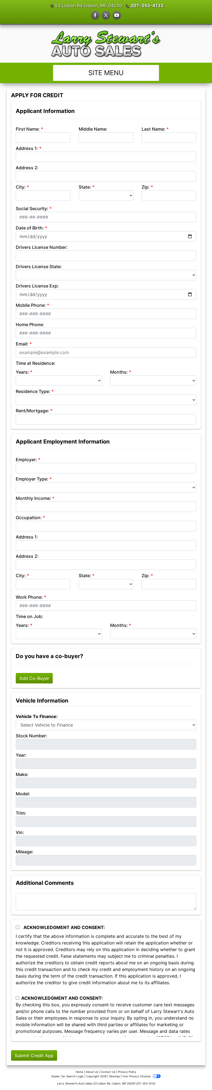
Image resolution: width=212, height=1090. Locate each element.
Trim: (21, 813)
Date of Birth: (30, 228)
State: (85, 187)
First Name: (28, 129)
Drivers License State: (39, 266)
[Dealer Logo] (106, 43)
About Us (92, 1071)
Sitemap (114, 1076)
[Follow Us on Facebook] (95, 15)
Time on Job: (29, 616)
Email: (22, 344)
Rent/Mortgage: (32, 410)
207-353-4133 (147, 5)
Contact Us (107, 1071)
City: (21, 187)
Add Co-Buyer (34, 678)
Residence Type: (33, 391)
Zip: (146, 187)
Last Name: (153, 129)
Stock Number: (31, 735)
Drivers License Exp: (37, 286)
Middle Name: (93, 129)
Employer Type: (32, 479)
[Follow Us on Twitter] (106, 15)
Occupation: (29, 517)
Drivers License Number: (42, 247)
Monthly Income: (33, 498)
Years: (22, 372)
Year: (21, 755)
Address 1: (27, 148)
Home (79, 1071)
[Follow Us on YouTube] (117, 15)
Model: (23, 793)
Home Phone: (30, 324)
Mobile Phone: (31, 305)
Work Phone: (29, 597)
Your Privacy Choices (136, 1076)
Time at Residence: (35, 363)
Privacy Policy (127, 1071)
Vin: (20, 832)
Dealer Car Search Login (67, 1076)
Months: (119, 372)
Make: (22, 774)
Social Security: (32, 208)
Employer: (26, 459)
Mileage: (24, 851)
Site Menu (106, 73)
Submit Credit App (34, 1055)
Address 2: (27, 167)
